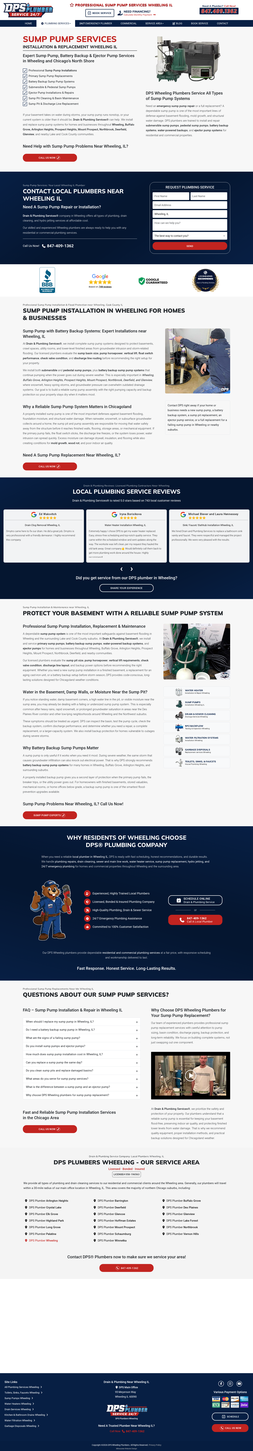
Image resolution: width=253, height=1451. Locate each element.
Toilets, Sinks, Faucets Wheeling (22, 1392)
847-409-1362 (129, 1268)
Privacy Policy (155, 1445)
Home (28, 23)
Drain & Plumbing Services (205, 283)
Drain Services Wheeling (18, 1409)
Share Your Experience (126, 588)
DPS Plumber (48, 1200)
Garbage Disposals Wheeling (21, 1426)
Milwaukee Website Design (126, 1449)
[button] (100, 280)
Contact (222, 23)
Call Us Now (47, 157)
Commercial (129, 23)
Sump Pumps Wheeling (18, 1398)
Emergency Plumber (96, 23)
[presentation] (121, 568)
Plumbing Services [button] (57, 23)
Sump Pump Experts (47, 815)
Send (190, 246)
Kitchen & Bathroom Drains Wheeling (25, 1414)
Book (199, 23)
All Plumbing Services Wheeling (22, 1387)
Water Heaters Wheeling (18, 1403)
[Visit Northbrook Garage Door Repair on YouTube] (239, 1383)
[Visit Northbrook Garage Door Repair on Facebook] (221, 1383)
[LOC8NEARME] (205, 276)
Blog (179, 23)
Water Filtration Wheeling (19, 1420)
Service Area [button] (153, 23)
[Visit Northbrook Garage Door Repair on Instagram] (230, 1383)
